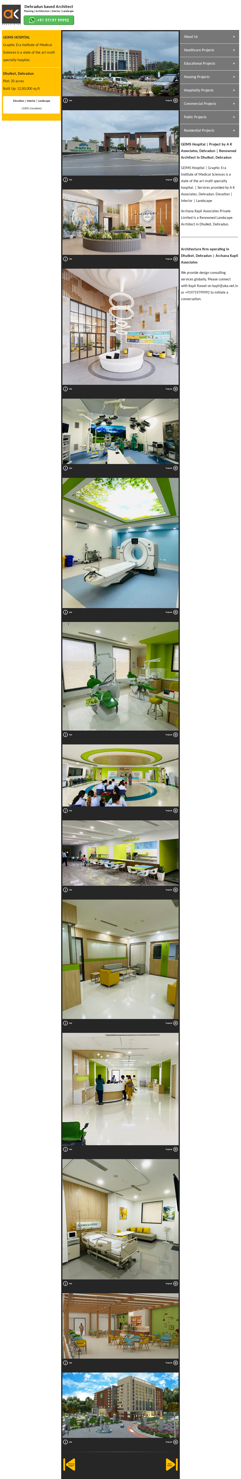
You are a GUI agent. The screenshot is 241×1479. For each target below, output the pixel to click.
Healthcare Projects (199, 50)
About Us (191, 37)
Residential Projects (199, 131)
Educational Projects (199, 64)
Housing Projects (196, 77)
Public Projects (195, 117)
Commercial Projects (200, 104)
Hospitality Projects (198, 90)
